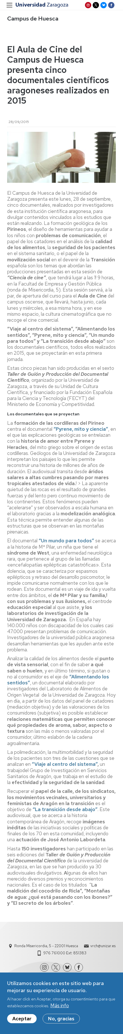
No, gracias (61, 1018)
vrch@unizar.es (103, 945)
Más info (59, 1005)
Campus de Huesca (32, 18)
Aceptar (21, 1018)
